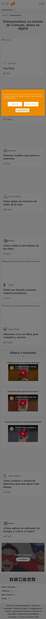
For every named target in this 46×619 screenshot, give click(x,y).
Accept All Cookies (31, 104)
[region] (23, 102)
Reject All (15, 104)
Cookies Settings (22, 110)
